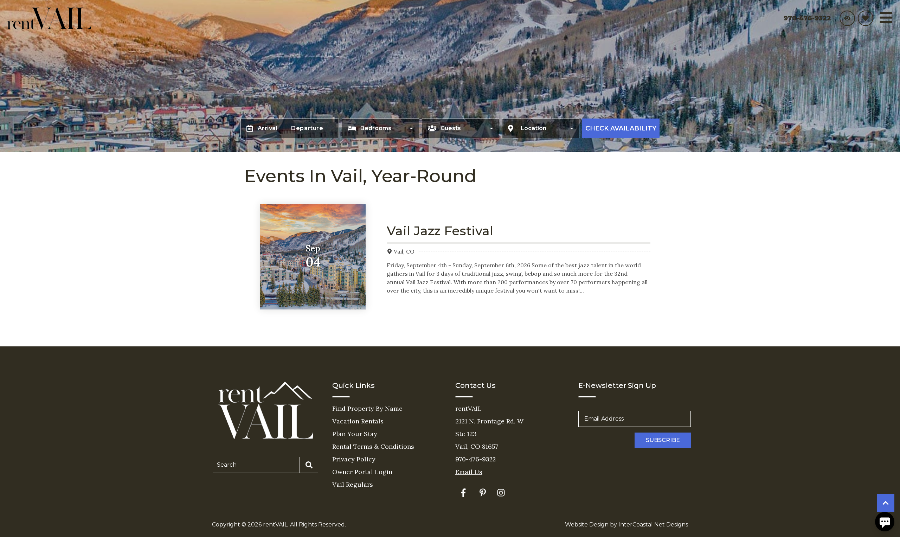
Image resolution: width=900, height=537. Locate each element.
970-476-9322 (475, 459)
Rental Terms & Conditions (373, 446)
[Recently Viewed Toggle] (847, 18)
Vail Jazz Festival (440, 231)
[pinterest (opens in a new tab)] (482, 492)
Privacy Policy (353, 459)
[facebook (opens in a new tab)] (464, 492)
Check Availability (620, 128)
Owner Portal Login (362, 472)
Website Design (587, 524)
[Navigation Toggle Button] (886, 18)
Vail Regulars (352, 484)
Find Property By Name (367, 408)
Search (227, 464)
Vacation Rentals (358, 421)
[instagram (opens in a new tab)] (501, 492)
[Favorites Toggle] (865, 18)
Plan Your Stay (354, 434)
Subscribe (663, 440)
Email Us (468, 472)
